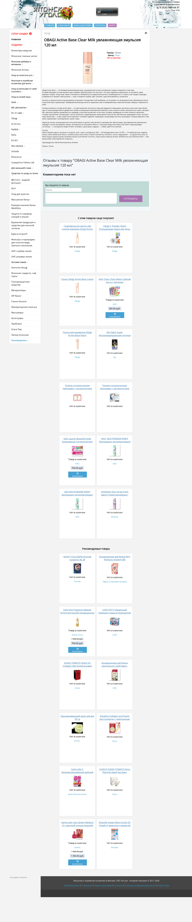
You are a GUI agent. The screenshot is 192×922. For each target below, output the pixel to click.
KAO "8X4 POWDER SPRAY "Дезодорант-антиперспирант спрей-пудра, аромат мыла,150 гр (114, 443)
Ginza (77, 688)
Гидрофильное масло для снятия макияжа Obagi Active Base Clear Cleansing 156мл (77, 229)
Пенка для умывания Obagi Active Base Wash (77, 334)
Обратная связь (71, 885)
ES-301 (77, 741)
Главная (49, 25)
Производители (18, 340)
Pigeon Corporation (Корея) (115, 581)
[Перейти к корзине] (99, 14)
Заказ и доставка (82, 25)
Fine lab (77, 581)
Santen (77, 847)
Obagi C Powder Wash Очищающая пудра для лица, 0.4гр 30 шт (114, 229)
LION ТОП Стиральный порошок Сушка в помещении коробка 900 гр (114, 612)
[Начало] (53, 20)
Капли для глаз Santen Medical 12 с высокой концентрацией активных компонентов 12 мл (77, 825)
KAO (115, 304)
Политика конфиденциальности (140, 885)
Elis (114, 357)
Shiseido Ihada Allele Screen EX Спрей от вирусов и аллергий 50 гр (115, 825)
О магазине (64, 25)
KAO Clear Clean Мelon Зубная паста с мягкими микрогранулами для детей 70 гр (114, 284)
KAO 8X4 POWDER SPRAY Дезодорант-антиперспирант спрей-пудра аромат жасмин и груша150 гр (77, 496)
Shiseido (114, 516)
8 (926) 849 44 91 (169, 7)
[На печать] (146, 33)
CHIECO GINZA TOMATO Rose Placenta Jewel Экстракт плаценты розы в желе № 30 (114, 772)
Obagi (47, 33)
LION (114, 634)
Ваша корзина (107, 10)
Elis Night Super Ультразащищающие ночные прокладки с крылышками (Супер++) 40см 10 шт (115, 337)
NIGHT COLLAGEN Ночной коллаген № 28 (77, 558)
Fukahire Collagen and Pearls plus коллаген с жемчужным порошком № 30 (114, 719)
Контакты (100, 25)
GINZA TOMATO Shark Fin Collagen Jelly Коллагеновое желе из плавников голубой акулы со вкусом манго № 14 (77, 667)
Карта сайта (163, 885)
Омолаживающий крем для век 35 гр (77, 718)
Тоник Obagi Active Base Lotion (77, 279)
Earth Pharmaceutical (77, 794)
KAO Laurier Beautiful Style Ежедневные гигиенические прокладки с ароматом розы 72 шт (77, 443)
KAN (115, 688)
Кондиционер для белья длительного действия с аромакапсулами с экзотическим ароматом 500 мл (115, 667)
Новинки (16, 39)
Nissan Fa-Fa (77, 634)
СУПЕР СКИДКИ (19, 33)
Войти (112, 25)
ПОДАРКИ (16, 44)
